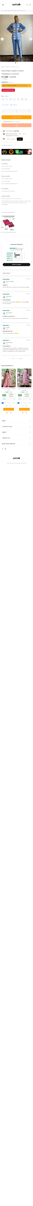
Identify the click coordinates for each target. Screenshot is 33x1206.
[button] (5, 82)
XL (18, 99)
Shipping (15, 105)
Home (3, 11)
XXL (22, 99)
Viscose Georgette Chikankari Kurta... (9, 389)
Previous (2, 39)
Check (19, 139)
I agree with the (11, 122)
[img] (6, 279)
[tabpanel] (16, 38)
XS (3, 99)
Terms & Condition (15, 122)
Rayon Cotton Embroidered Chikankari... (24, 389)
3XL (26, 99)
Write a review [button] (16, 265)
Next (30, 39)
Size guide (6, 105)
